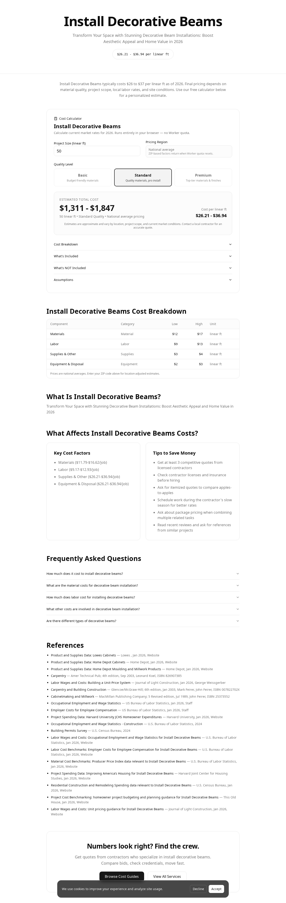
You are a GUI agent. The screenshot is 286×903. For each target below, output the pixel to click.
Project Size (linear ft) (70, 143)
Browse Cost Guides (122, 876)
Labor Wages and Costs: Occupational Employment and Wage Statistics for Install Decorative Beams (126, 737)
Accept (216, 889)
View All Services (167, 876)
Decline (198, 889)
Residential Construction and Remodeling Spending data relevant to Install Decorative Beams (121, 785)
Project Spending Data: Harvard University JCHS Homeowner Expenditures (106, 717)
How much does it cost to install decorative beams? (84, 573)
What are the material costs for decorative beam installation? (92, 585)
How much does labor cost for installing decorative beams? (90, 597)
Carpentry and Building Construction (78, 689)
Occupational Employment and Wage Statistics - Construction (97, 724)
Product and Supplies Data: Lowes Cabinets (83, 655)
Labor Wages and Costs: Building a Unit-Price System (90, 682)
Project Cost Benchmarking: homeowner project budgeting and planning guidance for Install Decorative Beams (135, 797)
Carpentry (58, 676)
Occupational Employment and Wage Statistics (86, 703)
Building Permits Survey (69, 730)
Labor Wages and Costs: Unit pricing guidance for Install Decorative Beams (107, 809)
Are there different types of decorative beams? (81, 621)
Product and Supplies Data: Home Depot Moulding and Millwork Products (106, 669)
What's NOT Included (70, 268)
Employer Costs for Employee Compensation (84, 710)
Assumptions (63, 280)
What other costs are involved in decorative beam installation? (93, 609)
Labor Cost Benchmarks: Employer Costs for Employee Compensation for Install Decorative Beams (124, 749)
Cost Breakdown (66, 244)
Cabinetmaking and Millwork (72, 696)
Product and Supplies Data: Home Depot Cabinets (88, 662)
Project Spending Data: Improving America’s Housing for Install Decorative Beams (112, 773)
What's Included (66, 256)
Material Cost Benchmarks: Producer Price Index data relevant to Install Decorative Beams (118, 761)
